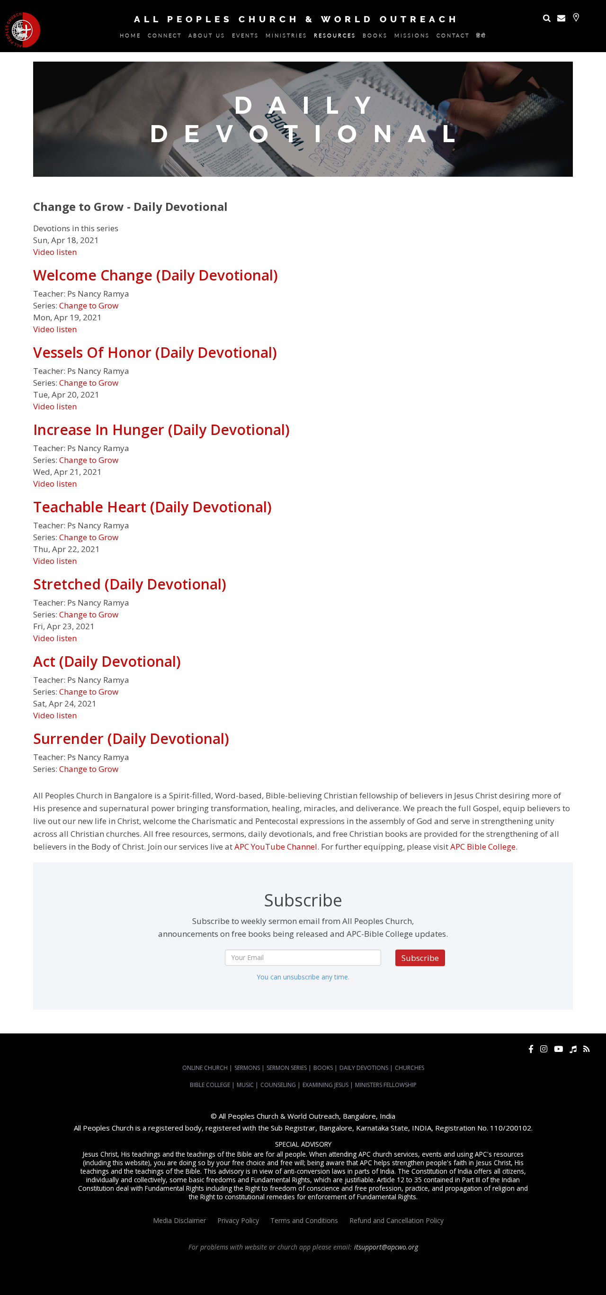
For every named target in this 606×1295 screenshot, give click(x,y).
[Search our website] (547, 18)
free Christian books (543, 1272)
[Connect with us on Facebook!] (531, 1049)
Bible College (210, 1085)
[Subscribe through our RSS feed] (586, 1049)
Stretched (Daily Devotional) (129, 584)
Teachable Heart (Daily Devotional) (152, 506)
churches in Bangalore (219, 1272)
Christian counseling (387, 1281)
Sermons (247, 1068)
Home (130, 37)
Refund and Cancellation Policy (396, 1220)
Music (245, 1085)
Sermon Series (287, 1068)
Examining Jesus (325, 1085)
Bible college (188, 1281)
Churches (409, 1068)
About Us (206, 37)
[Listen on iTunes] (573, 1049)
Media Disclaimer (179, 1220)
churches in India (283, 1272)
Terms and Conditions (304, 1220)
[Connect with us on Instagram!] (543, 1049)
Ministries (286, 37)
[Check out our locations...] (576, 17)
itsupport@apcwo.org (386, 1246)
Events (245, 37)
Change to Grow (88, 305)
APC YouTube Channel (275, 846)
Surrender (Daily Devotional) (131, 738)
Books (375, 37)
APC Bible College (483, 846)
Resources (335, 37)
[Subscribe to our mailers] (561, 18)
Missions (412, 37)
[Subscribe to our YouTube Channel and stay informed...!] (558, 1049)
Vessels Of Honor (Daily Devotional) (155, 352)
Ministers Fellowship (386, 1085)
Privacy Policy (238, 1220)
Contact (453, 37)
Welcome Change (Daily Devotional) (155, 275)
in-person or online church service (173, 1264)
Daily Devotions (363, 1068)
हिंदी (481, 37)
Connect (165, 37)
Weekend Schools (334, 1281)
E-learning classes (284, 1281)
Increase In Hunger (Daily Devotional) (161, 429)
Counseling (278, 1085)
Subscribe (420, 957)
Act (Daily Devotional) (107, 661)
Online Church (205, 1068)
